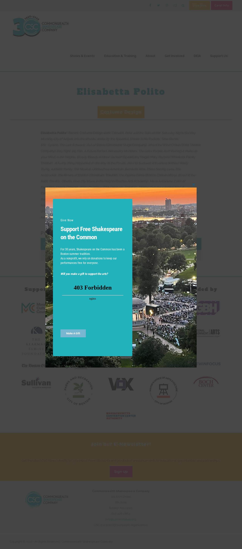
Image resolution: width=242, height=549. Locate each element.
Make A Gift (73, 333)
